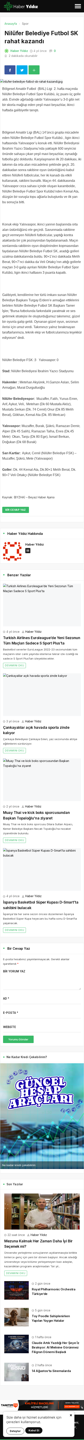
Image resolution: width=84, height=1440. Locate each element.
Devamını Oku (14, 665)
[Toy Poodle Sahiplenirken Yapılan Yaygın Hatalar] (16, 1317)
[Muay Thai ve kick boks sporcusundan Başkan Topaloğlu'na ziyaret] (42, 779)
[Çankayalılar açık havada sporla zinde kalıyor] (42, 694)
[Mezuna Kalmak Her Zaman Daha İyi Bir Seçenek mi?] (42, 1212)
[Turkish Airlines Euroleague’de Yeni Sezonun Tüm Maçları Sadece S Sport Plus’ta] (42, 605)
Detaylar (15, 1431)
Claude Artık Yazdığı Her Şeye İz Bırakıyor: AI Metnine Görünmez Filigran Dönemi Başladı (55, 1347)
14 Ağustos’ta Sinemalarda (51, 1371)
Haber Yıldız (19, 51)
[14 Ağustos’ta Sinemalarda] (16, 1371)
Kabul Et (34, 1430)
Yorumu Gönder (18, 1039)
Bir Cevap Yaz (15, 509)
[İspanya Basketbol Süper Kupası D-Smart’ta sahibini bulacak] (42, 869)
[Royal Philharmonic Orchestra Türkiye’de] (16, 1290)
